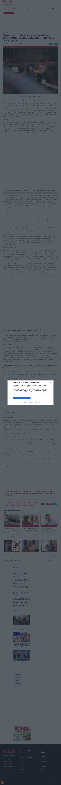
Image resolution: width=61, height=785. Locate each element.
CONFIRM (22, 398)
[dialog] (30, 392)
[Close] (51, 383)
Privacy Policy (37, 402)
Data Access (30, 402)
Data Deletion (23, 402)
